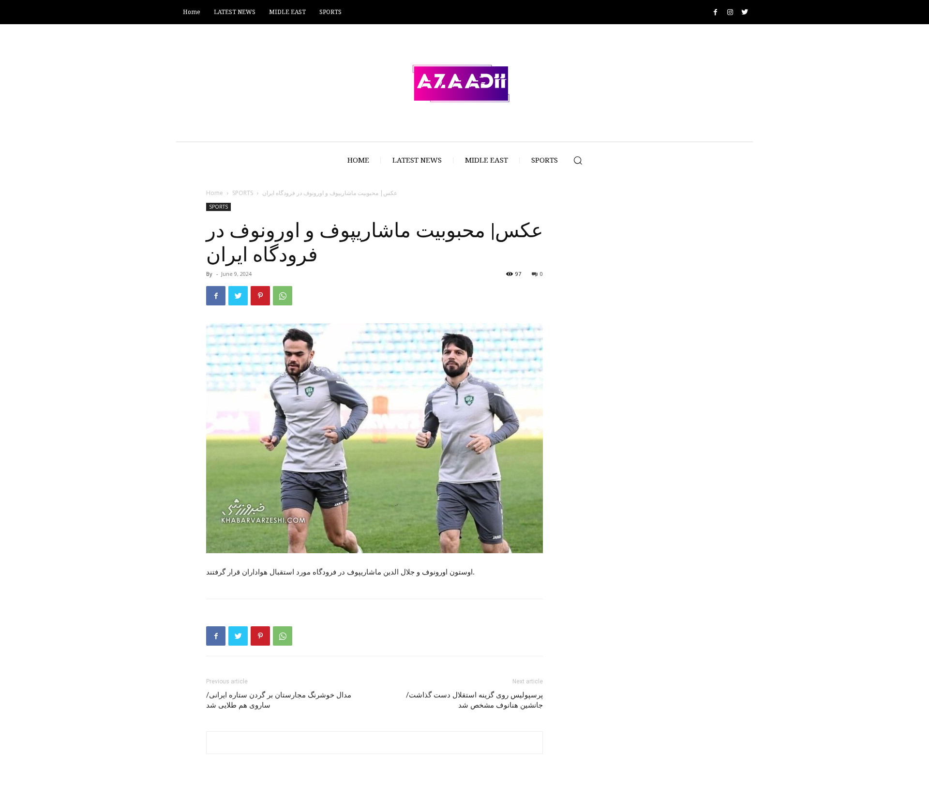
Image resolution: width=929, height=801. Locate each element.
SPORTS (242, 193)
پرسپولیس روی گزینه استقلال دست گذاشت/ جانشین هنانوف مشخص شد (474, 700)
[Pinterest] (260, 295)
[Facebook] (715, 12)
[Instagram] (729, 12)
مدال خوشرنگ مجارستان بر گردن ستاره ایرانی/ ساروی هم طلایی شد (278, 700)
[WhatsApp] (282, 295)
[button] (578, 160)
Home (214, 193)
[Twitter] (744, 12)
